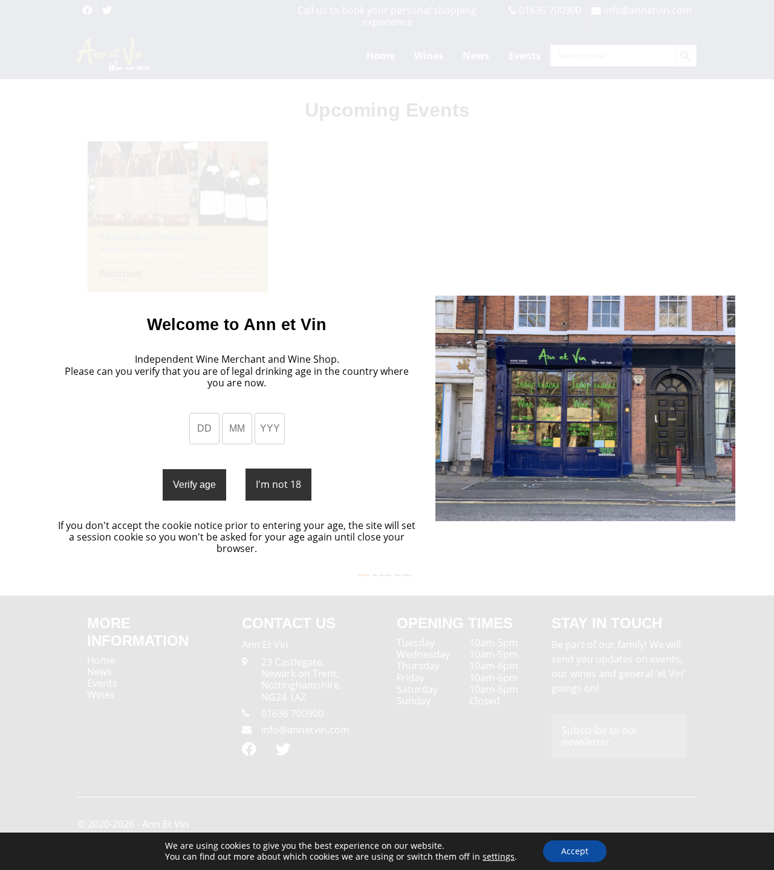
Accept (574, 851)
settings (499, 856)
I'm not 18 (278, 484)
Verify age (194, 484)
